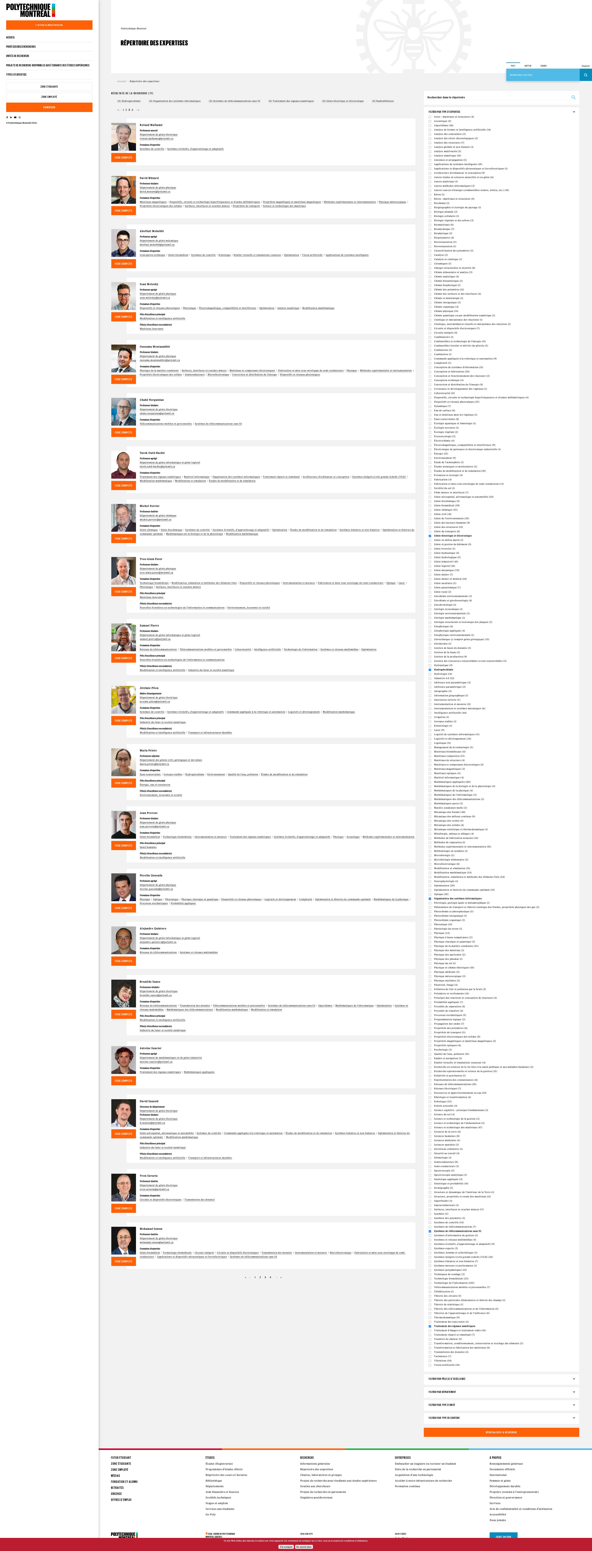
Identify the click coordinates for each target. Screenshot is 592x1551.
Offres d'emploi (121, 1499)
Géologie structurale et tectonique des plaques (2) (463, 622)
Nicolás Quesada (151, 875)
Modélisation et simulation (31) (452, 868)
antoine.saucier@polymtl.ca (156, 1061)
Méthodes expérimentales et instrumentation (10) (462, 846)
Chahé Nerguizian (152, 399)
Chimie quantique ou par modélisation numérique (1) (464, 315)
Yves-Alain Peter (151, 559)
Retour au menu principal (50, 25)
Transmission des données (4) (451, 1352)
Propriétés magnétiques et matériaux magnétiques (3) (465, 1041)
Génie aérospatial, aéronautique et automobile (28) (464, 496)
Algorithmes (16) (443, 125)
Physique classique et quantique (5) (454, 941)
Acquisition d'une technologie (414, 1474)
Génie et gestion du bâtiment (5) (452, 544)
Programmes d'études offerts (224, 1469)
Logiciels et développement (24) (452, 738)
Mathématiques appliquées (199, 1072)
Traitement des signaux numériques (160, 476)
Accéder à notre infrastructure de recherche (423, 1480)
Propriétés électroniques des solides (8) (457, 1036)
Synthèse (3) (441, 1213)
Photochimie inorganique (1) (450, 915)
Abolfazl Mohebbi (152, 231)
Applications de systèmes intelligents (347, 255)
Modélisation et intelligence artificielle (162, 318)
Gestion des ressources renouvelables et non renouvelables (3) (470, 661)
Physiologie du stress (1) (448, 928)
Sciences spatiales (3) (446, 1144)
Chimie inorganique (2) (447, 302)
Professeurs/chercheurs (21, 46)
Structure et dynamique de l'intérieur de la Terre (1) (464, 1192)
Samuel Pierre (149, 625)
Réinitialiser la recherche (501, 1432)
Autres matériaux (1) (446, 181)
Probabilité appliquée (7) (448, 1002)
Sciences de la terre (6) (447, 1131)
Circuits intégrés (204, 1252)
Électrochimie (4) (444, 440)
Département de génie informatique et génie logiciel (170, 462)
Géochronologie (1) (445, 604)
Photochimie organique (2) (449, 920)
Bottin (528, 65)
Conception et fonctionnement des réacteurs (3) (462, 376)
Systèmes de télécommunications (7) (455, 1226)
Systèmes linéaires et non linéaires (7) (456, 1261)
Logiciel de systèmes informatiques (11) (457, 734)
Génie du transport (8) (447, 531)
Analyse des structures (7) (449, 142)
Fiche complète (123, 157)
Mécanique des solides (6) (449, 825)
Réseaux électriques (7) (447, 1088)
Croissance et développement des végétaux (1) (460, 388)
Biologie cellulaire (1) (446, 216)
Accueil (10, 37)
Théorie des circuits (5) (447, 1295)
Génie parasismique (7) (447, 587)
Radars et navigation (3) (448, 1058)
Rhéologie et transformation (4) (452, 1097)
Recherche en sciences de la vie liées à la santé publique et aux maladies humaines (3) (483, 1067)
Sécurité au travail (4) (447, 1153)
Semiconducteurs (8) (446, 1162)
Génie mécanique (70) (446, 570)
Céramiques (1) (442, 263)
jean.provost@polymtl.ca (154, 826)
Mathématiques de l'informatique (354, 1005)
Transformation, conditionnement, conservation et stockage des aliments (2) (478, 1343)
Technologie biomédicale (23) (451, 1278)
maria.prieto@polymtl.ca (154, 764)
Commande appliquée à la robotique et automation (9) (465, 358)
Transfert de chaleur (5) (448, 1339)
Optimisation (291, 255)
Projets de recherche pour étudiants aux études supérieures (338, 1480)
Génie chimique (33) (446, 509)
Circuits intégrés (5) (445, 332)
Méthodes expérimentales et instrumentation (350, 202)
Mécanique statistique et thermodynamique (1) (461, 829)
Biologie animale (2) (446, 211)
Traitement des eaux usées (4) (451, 1321)
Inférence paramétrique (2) (450, 686)
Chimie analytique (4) (446, 276)
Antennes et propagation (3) (450, 160)
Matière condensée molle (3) (450, 807)
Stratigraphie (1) (443, 1188)
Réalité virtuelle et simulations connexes (257, 255)
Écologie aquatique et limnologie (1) (455, 423)
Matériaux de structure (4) (449, 760)
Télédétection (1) (444, 1291)
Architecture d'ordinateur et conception (326, 476)
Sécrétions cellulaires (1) (448, 1149)
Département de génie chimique (158, 515)
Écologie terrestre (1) (446, 427)
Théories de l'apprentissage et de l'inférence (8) (462, 1313)
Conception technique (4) (449, 380)
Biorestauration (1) (445, 246)
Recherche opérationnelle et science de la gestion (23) (465, 1071)
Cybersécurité (243, 649)
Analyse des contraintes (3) (450, 134)
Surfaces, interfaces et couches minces (207, 206)
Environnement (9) (445, 458)
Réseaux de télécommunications (158, 649)
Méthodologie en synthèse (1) (451, 851)
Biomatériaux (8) (444, 224)
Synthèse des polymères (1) (449, 1218)
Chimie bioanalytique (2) (448, 281)
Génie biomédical (178, 255)
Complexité (305, 899)
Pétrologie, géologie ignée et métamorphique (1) (462, 902)
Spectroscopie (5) (444, 1170)
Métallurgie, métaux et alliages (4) (454, 833)
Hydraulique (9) (443, 665)
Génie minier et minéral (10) (450, 579)
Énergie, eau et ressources (155, 784)
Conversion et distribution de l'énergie (254, 374)
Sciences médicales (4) (447, 1140)
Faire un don (503, 1537)
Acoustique (353, 836)
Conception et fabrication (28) (452, 371)
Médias (115, 1475)
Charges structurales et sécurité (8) (454, 268)
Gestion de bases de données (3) (452, 648)
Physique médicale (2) (447, 972)
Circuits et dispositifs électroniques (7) (457, 328)
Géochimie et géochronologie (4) (453, 600)
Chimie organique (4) (446, 306)
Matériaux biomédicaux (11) (450, 751)
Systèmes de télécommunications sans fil (218, 423)
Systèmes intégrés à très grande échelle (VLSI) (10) (463, 1257)
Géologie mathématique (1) (449, 617)
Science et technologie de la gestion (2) (457, 1118)
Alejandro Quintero (153, 928)
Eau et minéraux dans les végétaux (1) (455, 414)
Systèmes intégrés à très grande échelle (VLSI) (379, 476)
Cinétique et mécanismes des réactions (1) (458, 319)
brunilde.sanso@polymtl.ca (156, 995)
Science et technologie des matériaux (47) (458, 1127)
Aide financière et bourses (222, 1491)
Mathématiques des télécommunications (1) (459, 799)
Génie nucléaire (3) (445, 583)
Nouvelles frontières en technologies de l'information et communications (182, 607)
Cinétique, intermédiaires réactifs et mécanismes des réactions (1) (472, 324)
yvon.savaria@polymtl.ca (154, 1189)
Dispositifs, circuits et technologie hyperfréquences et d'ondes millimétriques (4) (481, 397)
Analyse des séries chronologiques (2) (456, 138)
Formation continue (407, 1486)
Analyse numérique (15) (447, 155)
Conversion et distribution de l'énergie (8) (458, 384)
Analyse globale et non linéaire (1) (454, 147)
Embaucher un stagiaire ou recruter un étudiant (425, 1463)
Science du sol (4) (444, 1114)
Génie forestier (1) (444, 548)
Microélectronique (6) (447, 864)
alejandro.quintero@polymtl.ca (158, 942)
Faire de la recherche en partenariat (418, 1469)
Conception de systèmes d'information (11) (458, 367)
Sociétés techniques (218, 1497)
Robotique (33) (443, 1101)
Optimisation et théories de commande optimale (343, 899)
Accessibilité (498, 1514)
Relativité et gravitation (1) (450, 1075)
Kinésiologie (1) (443, 725)
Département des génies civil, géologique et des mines (171, 760)
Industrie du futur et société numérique (211, 670)
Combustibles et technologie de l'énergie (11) (460, 341)
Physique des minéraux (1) (449, 950)
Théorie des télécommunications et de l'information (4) (466, 1308)
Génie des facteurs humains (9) (452, 522)
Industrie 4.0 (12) (444, 678)
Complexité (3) (442, 363)
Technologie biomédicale (154, 583)
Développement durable (505, 1486)
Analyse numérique (288, 308)
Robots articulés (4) (445, 1105)
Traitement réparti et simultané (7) (454, 1334)
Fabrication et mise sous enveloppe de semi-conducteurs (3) (469, 483)
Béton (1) (439, 194)
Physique (352, 370)
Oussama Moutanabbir (155, 346)
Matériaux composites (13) (449, 756)
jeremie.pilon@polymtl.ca (155, 701)
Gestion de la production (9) (450, 656)
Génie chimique (149, 529)
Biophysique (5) (443, 233)
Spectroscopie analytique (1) (450, 1175)
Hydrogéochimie (194, 774)
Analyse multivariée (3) (447, 151)
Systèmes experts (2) (446, 1248)
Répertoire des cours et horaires (226, 1474)
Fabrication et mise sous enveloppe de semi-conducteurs (311, 370)
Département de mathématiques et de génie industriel (171, 1057)
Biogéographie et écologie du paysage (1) (457, 207)
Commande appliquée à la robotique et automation (256, 711)
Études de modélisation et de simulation (232, 480)
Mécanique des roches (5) (449, 820)
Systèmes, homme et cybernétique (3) (455, 1252)
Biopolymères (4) (444, 237)
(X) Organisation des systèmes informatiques (175, 101)
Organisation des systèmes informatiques (236, 476)
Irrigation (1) (441, 717)
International (498, 1474)
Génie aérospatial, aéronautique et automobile (167, 1133)
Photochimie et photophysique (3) (454, 911)
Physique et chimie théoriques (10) (454, 967)
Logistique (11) (442, 743)
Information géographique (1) (451, 695)
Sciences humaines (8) (447, 1136)
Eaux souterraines (150, 774)
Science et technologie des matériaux (284, 206)
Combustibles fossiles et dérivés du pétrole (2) (461, 345)
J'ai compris (286, 1547)
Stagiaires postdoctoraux (316, 1497)
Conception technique (152, 255)
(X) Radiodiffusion (383, 101)
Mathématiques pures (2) (448, 803)
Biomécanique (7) (444, 229)
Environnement (216, 774)
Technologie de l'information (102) (454, 1283)
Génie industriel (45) (446, 561)
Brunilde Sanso (150, 981)
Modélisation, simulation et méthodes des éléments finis (204, 583)
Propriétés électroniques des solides (161, 206)
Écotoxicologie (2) (445, 436)
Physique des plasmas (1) (448, 959)
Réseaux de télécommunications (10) (455, 1084)
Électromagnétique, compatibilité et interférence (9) (464, 445)
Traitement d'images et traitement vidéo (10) (460, 1330)
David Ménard (149, 178)
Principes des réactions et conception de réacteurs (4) (465, 997)
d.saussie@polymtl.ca (152, 1122)
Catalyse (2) (441, 255)
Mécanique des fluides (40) (449, 812)
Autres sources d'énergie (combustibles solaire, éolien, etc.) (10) (471, 190)
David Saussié (149, 1101)
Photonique (189, 308)
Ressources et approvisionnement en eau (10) (460, 1092)
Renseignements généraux (506, 1463)
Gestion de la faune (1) (447, 652)
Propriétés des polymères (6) (451, 1028)
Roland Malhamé (151, 124)
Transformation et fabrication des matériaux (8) (462, 1347)
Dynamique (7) (442, 406)
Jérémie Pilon (149, 688)
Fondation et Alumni (124, 1481)
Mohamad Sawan (151, 1228)
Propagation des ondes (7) (449, 1023)
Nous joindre (498, 1520)
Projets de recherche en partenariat (323, 1491)
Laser (402, 583)
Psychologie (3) (443, 1049)
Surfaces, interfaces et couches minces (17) (459, 1209)
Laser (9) (439, 730)
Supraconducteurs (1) (446, 1205)
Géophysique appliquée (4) (449, 630)
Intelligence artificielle (267, 649)
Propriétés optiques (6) (447, 1045)
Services (495, 1503)
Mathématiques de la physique (391, 899)
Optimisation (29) (444, 885)
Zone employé (49, 96)
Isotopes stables (173, 774)
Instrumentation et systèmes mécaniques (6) (459, 708)
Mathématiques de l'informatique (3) (455, 794)
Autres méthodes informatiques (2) (454, 185)
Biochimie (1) (441, 203)
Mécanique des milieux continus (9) (454, 816)
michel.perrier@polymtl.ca (155, 519)
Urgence (116, 1493)
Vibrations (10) (443, 1360)
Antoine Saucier (151, 1048)
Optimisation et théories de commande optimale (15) (464, 889)
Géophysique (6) (443, 626)
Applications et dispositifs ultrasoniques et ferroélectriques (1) (471, 168)
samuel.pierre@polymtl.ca (155, 639)
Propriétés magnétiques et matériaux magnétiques (292, 202)
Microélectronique (218, 374)
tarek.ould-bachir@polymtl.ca (157, 466)
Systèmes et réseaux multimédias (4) (455, 1239)
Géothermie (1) (442, 643)
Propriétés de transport (246, 206)
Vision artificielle (312, 255)
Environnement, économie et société (249, 607)
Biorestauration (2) (445, 242)
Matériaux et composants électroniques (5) (459, 764)
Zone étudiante (49, 86)
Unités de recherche (17, 56)
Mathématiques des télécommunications (190, 1009)
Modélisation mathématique (318, 308)
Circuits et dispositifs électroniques (161, 1199)
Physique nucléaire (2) (447, 980)
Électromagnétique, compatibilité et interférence (227, 308)
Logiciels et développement (304, 711)
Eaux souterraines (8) (446, 419)
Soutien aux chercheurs (315, 1486)
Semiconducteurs (195, 374)
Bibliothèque (214, 1480)
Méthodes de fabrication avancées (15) (456, 838)
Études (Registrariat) (219, 1463)
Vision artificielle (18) (447, 1365)
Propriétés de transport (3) (450, 1032)
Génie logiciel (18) (444, 566)
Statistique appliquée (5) (448, 1179)
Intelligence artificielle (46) (450, 712)
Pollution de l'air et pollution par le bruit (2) (460, 989)
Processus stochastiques (154, 903)
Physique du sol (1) (445, 963)
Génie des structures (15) (448, 527)
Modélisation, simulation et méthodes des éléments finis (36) (469, 877)
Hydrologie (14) (443, 674)
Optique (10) (441, 894)
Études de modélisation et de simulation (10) (460, 471)
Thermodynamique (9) (447, 1317)
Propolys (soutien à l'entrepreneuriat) (514, 1491)
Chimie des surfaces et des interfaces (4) (457, 293)
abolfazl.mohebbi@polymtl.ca (157, 244)
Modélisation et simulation (190, 480)
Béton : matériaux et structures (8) (454, 198)
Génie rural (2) (442, 591)
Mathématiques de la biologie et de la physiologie (194, 533)
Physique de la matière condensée (159, 370)
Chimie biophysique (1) (447, 285)
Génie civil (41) (443, 514)
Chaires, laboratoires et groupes (321, 1474)
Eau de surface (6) (444, 410)
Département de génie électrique (159, 134)
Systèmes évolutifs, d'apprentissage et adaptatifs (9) (464, 1244)
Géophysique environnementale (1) (454, 635)
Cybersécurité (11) (444, 393)
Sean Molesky (149, 284)
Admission (49, 107)
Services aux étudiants (220, 1508)
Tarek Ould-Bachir (152, 452)
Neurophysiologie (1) (446, 881)
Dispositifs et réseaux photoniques (160, 308)
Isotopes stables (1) (445, 721)
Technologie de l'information (301, 649)
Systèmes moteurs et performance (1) (455, 1265)
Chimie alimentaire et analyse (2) (453, 272)
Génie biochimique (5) (447, 501)
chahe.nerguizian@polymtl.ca (157, 413)
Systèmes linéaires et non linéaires (360, 529)
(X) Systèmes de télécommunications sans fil (234, 101)
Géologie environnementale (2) (452, 613)
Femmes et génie (500, 1480)
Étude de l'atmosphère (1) (449, 462)
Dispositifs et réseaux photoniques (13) (456, 401)
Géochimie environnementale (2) (453, 596)
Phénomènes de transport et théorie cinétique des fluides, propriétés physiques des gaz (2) (486, 907)
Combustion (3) (443, 350)
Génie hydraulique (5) (446, 553)
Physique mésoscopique (392, 202)
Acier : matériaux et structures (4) (454, 116)
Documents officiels (502, 1469)
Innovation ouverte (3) (447, 699)
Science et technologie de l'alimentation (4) (459, 1123)
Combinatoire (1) (444, 337)
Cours (544, 65)
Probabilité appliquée (183, 903)
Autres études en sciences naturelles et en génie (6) (464, 177)
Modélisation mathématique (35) (453, 872)
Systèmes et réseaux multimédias (339, 649)
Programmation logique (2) (449, 1019)
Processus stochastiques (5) (450, 1015)
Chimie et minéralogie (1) (448, 298)
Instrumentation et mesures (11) (452, 704)
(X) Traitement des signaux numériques (291, 101)
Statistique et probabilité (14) (451, 1183)
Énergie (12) (441, 453)
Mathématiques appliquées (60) (452, 782)
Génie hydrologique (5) (447, 557)
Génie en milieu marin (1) (448, 540)
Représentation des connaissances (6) (456, 1080)
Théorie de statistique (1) (448, 1304)
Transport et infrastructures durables (210, 732)
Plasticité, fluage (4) (446, 985)
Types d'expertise (16, 74)
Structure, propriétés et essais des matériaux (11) (462, 1196)
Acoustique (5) (442, 121)
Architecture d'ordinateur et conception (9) (459, 173)
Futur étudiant (121, 1457)
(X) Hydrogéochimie (129, 101)
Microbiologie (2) (444, 855)
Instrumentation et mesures (299, 583)
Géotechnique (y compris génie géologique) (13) (461, 639)
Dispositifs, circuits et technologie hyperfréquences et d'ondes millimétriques (215, 202)
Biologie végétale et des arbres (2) (454, 220)
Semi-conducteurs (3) (446, 1166)
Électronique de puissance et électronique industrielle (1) (467, 449)
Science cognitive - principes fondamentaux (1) (461, 1110)
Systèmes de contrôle (152, 148)
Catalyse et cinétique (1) (448, 259)
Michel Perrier (150, 505)
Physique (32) (442, 933)
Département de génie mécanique (159, 240)
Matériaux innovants (152, 328)
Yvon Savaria (149, 1175)
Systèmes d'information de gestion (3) (456, 1235)
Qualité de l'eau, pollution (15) (451, 1054)
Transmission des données (195, 1005)
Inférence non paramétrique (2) (452, 682)
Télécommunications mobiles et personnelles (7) (462, 1287)
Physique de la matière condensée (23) (456, 946)
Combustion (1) (443, 354)
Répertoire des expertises (316, 1469)
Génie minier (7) (443, 574)
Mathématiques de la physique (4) (453, 790)
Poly (513, 65)
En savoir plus (304, 1547)
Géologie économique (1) (448, 609)
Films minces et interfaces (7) (451, 492)
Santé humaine (148, 847)
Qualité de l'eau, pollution (243, 774)
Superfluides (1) (443, 1200)
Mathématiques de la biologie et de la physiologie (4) (464, 786)
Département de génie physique (158, 187)
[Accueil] (31, 10)
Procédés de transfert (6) (448, 1010)
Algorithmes (325, 1005)
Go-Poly (211, 1514)
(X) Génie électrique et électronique (343, 101)
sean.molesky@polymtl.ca (155, 297)
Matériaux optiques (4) (447, 773)
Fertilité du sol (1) (444, 488)
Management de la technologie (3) (453, 747)
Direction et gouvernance (506, 1497)
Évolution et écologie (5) (448, 475)
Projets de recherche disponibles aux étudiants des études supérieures (48, 65)
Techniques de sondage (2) (449, 1274)
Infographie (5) (443, 691)
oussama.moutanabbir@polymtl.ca (160, 360)
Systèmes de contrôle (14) (449, 1222)
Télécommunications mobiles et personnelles (166, 423)
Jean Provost (149, 812)
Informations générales (315, 1463)
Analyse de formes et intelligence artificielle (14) (462, 129)
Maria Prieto (148, 750)
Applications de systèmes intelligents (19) (458, 164)
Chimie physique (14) (446, 311)
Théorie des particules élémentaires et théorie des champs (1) (469, 1300)
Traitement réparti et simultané (281, 476)
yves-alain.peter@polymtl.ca (156, 572)
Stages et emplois (217, 1503)
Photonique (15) (443, 924)
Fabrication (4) (443, 479)
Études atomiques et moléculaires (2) (455, 466)
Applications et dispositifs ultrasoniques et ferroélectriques (192, 1256)
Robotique (225, 255)
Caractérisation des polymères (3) (453, 250)
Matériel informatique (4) (449, 777)
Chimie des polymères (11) (449, 289)
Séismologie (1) (443, 1157)
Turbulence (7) (442, 1356)
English (586, 66)
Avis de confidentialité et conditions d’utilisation (521, 1508)
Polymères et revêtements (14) (451, 993)
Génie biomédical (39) (447, 505)
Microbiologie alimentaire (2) (451, 859)
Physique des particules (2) (450, 954)
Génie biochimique (172, 529)
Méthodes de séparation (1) (449, 842)
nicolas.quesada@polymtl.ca (156, 889)
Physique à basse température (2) (453, 937)
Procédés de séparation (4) (449, 1006)
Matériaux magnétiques (153, 202)
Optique (391, 583)
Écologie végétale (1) (446, 432)
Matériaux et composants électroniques (252, 370)
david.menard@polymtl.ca (155, 191)
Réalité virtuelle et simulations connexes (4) (460, 1062)
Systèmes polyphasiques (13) (450, 1270)
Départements (215, 1486)
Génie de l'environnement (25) (451, 518)
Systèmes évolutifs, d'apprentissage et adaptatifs (195, 148)
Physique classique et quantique (199, 899)
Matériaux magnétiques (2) (449, 769)
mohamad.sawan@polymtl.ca (157, 1242)
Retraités (117, 1487)
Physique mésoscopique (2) (450, 976)
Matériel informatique (197, 476)
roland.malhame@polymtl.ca (156, 138)
